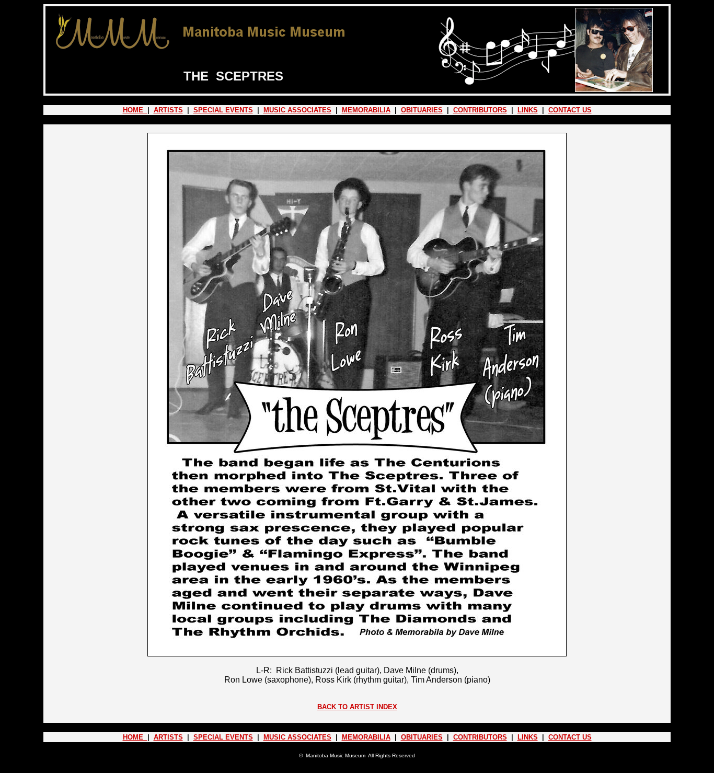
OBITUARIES (422, 110)
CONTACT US (570, 110)
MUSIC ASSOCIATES (297, 110)
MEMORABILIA (366, 110)
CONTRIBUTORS (480, 110)
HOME (135, 110)
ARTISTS (168, 110)
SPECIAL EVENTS (223, 110)
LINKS (527, 110)
